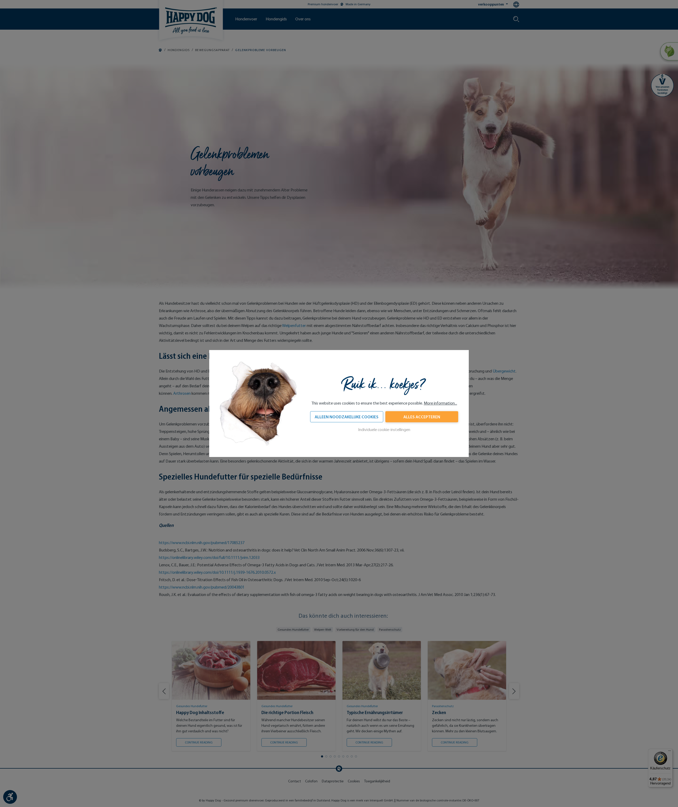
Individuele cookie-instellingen (384, 429)
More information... (440, 403)
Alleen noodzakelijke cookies (346, 416)
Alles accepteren (421, 416)
